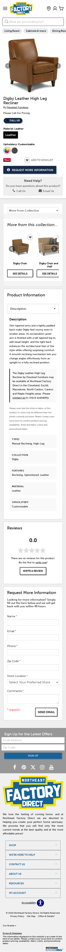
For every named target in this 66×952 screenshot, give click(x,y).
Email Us (48, 191)
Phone (12, 646)
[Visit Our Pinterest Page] (24, 767)
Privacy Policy (17, 916)
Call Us (15, 120)
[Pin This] (7, 161)
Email (11, 631)
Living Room (12, 30)
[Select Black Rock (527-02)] (14, 150)
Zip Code (13, 661)
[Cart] (61, 9)
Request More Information (32, 170)
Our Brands (9, 925)
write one (41, 562)
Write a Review (33, 571)
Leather (10, 135)
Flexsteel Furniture (17, 107)
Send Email (46, 712)
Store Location (17, 676)
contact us (19, 397)
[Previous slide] (11, 249)
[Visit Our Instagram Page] (42, 767)
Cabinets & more (36, 30)
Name (12, 616)
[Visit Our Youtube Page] (51, 767)
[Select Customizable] (7, 150)
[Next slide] (54, 249)
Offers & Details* (46, 916)
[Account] (55, 9)
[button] (5, 9)
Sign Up (33, 755)
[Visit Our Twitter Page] (33, 767)
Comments (15, 691)
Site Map (31, 916)
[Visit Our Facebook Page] (15, 767)
